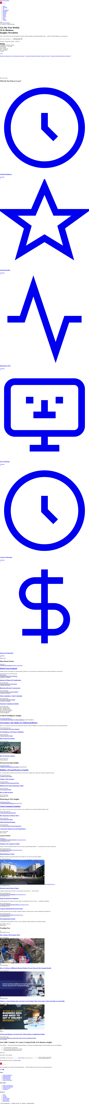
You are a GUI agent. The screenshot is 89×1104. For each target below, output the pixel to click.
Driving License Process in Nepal (9, 888)
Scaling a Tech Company (7, 779)
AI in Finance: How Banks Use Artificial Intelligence (19, 723)
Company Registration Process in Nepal (11, 908)
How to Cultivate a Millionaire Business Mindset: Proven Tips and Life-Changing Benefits (25, 968)
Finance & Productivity (8, 1085)
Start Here (5, 7)
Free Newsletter (6, 22)
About (4, 1094)
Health (4, 15)
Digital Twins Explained (8, 668)
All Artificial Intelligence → (6, 718)
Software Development (8, 1086)
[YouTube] (3, 1069)
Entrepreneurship (6, 1076)
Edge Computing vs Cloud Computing (11, 696)
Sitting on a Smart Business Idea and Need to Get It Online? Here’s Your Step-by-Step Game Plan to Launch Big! (32, 1001)
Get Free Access (17, 39)
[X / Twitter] (0, 1069)
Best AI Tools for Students (7, 756)
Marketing (5, 11)
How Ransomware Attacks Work (9, 815)
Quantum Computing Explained (9, 703)
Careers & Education (7, 1080)
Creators (4, 20)
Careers (4, 16)
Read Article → (3, 675)
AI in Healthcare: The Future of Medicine (12, 732)
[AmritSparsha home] (6, 4)
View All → (2, 664)
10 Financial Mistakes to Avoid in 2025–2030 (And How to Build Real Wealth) (22, 1034)
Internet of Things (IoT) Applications (10, 680)
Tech (4, 17)
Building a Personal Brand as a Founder (14, 770)
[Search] (1, 23)
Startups (4, 12)
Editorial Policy (6, 1101)
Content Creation (6, 1088)
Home (4, 6)
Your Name (2, 1057)
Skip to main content (4, 0)
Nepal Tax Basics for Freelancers (9, 898)
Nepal (4, 18)
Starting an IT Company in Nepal (9, 844)
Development (6, 10)
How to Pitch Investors (6, 792)
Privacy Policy (17, 1060)
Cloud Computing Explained (10, 806)
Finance (4, 13)
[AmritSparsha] (6, 1064)
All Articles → (3, 838)
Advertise (5, 1097)
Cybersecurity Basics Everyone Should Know (13, 829)
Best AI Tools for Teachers (7, 738)
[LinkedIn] (2, 1069)
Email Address (21, 1057)
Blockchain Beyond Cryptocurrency (10, 688)
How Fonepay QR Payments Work (10, 935)
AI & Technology (7, 1078)
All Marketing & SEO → (5, 802)
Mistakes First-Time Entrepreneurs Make (12, 785)
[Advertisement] (44, 67)
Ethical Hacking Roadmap (7, 822)
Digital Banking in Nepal (7, 854)
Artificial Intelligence (7, 1075)
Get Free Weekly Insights (44, 1057)
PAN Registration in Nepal (7, 919)
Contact (4, 1096)
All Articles (5, 1089)
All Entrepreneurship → (5, 765)
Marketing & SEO (7, 1077)
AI (3, 8)
